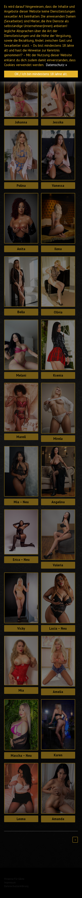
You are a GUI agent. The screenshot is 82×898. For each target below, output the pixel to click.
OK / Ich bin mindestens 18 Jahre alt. (41, 74)
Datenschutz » (56, 65)
